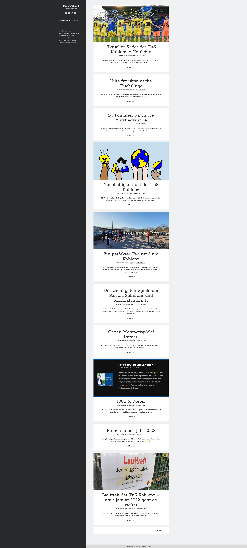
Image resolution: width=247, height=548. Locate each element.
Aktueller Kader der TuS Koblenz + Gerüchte (70, 33)
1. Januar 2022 (140, 434)
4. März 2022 (140, 193)
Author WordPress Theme (133, 546)
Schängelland (71, 6)
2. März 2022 (140, 263)
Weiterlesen (131, 67)
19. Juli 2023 (140, 55)
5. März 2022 (140, 124)
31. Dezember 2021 (140, 508)
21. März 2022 (140, 90)
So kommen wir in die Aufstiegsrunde (68, 38)
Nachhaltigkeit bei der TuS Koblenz (67, 40)
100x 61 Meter (131, 378)
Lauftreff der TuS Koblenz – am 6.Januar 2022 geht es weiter (131, 471)
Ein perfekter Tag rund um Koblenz (67, 42)
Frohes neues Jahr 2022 (131, 430)
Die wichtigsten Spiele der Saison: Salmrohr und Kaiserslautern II (131, 295)
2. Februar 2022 (140, 340)
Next (159, 530)
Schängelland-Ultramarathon (68, 20)
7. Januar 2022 (140, 405)
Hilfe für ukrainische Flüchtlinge (67, 35)
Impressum (62, 24)
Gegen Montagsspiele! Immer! (131, 334)
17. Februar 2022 (140, 304)
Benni (132, 55)
